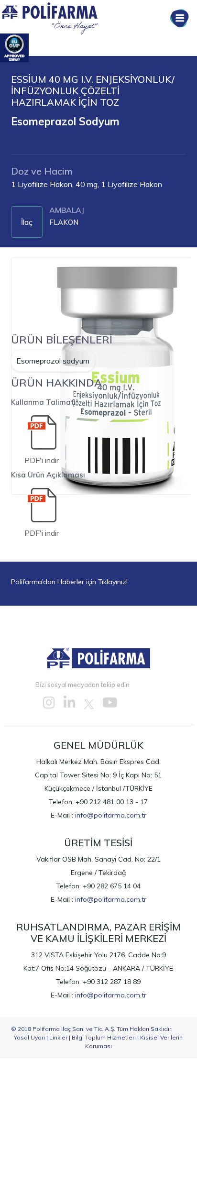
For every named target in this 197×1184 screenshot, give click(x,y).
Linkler (58, 1037)
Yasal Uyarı (29, 1037)
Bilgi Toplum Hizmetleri (104, 1037)
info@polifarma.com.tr (110, 815)
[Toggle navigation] (179, 19)
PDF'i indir (41, 460)
